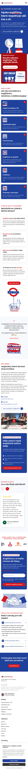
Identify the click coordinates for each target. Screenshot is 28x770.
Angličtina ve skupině (6, 709)
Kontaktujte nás (14, 666)
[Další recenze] (7, 489)
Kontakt (3, 735)
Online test (4, 724)
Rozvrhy (3, 722)
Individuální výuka (5, 704)
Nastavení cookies (14, 764)
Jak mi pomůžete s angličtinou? (11, 31)
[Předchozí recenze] (2, 489)
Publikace (3, 711)
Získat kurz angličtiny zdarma (14, 584)
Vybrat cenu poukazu (10, 67)
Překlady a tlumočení (6, 714)
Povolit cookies (14, 760)
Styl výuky (3, 728)
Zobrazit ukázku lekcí (9, 570)
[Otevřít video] (14, 421)
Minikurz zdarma (5, 726)
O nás (2, 733)
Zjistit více (5, 756)
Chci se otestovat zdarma (11, 468)
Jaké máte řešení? (14, 283)
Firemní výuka (4, 707)
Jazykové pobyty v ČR (6, 702)
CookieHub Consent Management (16, 767)
